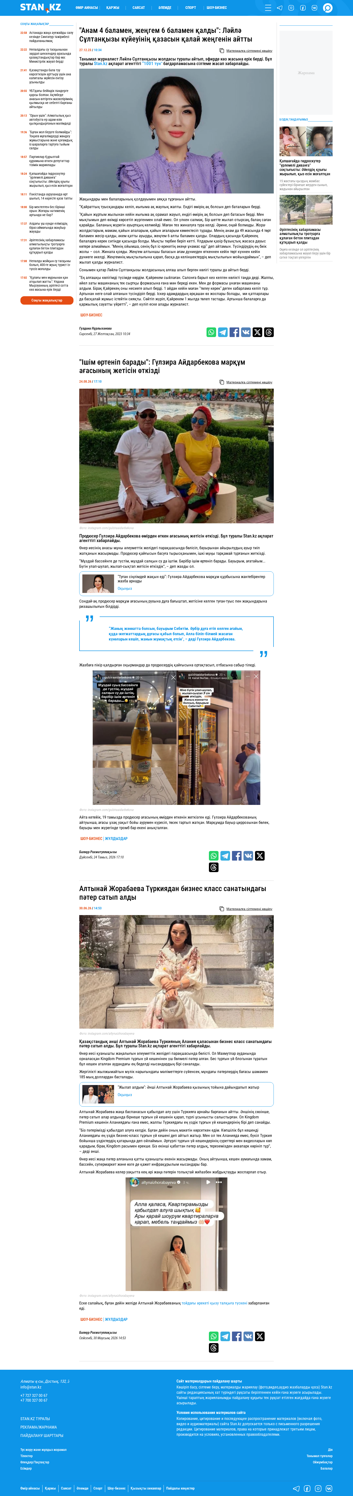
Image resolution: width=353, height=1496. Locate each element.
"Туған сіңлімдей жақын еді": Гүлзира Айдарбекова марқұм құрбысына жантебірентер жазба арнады (191, 578)
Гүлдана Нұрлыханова (95, 328)
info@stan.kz (30, 1387)
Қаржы (112, 8)
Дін (330, 1450)
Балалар (327, 1468)
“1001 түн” (152, 63)
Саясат (139, 8)
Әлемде (164, 8)
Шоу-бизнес (217, 8)
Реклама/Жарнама (38, 1427)
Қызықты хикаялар (146, 1488)
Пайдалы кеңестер (180, 1488)
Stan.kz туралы (35, 1419)
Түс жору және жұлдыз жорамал (43, 1450)
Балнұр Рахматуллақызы (98, 852)
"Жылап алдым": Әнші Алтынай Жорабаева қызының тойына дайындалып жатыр (188, 1087)
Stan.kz (100, 63)
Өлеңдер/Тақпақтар (34, 1462)
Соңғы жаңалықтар (46, 300)
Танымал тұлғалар (320, 1456)
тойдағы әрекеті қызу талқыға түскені (214, 1303)
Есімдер (26, 1468)
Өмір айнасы (87, 8)
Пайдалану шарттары (41, 1435)
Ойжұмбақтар (323, 1462)
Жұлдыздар (116, 839)
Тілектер (26, 1456)
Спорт (190, 8)
